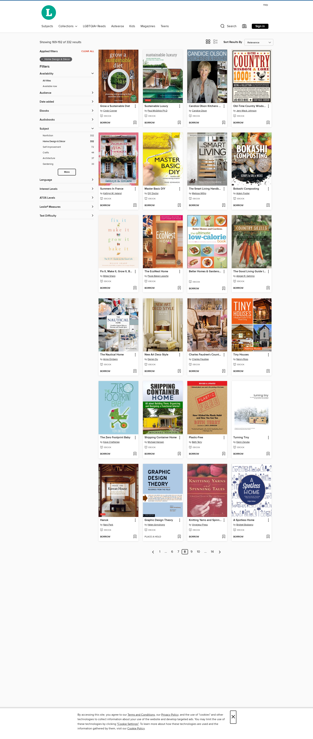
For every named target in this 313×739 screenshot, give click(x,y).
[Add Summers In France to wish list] (135, 205)
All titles (47, 80)
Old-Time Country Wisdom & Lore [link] (249, 106)
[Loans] (244, 26)
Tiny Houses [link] (241, 354)
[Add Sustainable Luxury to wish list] (179, 123)
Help (265, 5)
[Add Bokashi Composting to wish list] (268, 205)
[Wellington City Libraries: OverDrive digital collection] (49, 13)
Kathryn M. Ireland (112, 193)
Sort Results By (233, 42)
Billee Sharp (109, 276)
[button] (228, 26)
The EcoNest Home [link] (156, 271)
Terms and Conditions (141, 715)
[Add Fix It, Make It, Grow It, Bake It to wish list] (135, 288)
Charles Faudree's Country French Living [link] (205, 354)
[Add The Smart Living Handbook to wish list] (223, 205)
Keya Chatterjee (111, 442)
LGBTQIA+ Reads (94, 26)
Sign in (260, 26)
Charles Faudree (200, 359)
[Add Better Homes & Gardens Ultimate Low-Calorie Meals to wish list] (223, 288)
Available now (50, 86)
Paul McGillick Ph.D (157, 110)
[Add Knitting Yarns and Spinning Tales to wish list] (223, 537)
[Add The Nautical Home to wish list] (135, 371)
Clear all (87, 51)
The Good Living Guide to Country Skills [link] (249, 271)
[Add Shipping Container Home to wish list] (179, 454)
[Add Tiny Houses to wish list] (268, 371)
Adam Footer (243, 193)
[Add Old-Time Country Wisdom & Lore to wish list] (268, 123)
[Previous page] (153, 552)
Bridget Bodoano (244, 524)
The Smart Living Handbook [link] (205, 189)
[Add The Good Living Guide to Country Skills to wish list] (268, 288)
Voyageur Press (200, 524)
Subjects (47, 26)
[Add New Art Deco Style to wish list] (179, 371)
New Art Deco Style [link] (156, 354)
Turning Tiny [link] (241, 437)
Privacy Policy (169, 715)
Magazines (148, 26)
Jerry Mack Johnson (246, 110)
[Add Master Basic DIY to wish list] (179, 205)
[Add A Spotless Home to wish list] (268, 537)
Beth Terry (197, 442)
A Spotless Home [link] (243, 520)
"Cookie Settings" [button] (128, 724)
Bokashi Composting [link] (246, 189)
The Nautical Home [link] (112, 354)
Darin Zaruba (243, 442)
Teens (165, 26)
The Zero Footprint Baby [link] (115, 437)
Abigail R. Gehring (245, 276)
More (67, 172)
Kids (132, 26)
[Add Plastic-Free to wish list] (223, 454)
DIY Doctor (153, 193)
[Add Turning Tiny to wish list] (268, 454)
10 (198, 552)
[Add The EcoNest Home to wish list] (179, 288)
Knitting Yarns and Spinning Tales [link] (205, 520)
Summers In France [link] (111, 189)
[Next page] (219, 552)
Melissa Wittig (199, 193)
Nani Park (108, 524)
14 (212, 552)
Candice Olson (199, 110)
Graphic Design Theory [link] (159, 520)
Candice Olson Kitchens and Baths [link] (205, 106)
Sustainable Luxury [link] (156, 106)
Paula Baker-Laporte (158, 276)
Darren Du (153, 359)
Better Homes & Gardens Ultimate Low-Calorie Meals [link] (205, 271)
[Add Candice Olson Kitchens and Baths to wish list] (223, 123)
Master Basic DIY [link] (155, 189)
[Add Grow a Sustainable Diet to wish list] (135, 123)
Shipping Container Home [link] (161, 437)
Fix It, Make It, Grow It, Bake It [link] (116, 271)
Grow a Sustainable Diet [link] (115, 106)
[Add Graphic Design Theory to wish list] (179, 537)
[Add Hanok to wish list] (135, 537)
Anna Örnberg (110, 359)
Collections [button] (67, 26)
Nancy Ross (242, 359)
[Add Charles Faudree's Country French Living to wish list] (223, 371)
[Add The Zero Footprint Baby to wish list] (135, 454)
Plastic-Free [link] (196, 437)
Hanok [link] (104, 520)
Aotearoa (117, 26)
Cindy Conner (110, 110)
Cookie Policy (136, 728)
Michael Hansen (156, 442)
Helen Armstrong (156, 524)
